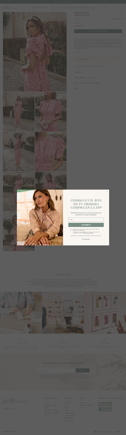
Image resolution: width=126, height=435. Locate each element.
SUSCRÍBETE (86, 225)
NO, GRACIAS (86, 239)
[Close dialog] (107, 191)
